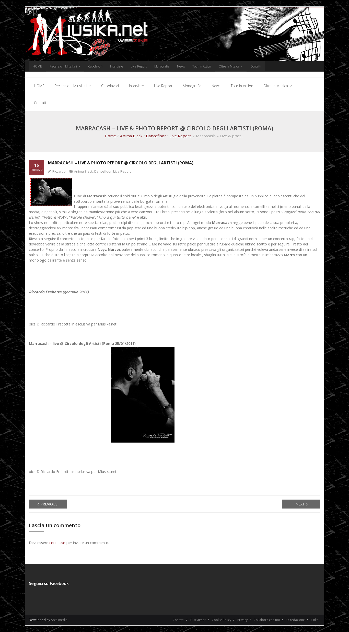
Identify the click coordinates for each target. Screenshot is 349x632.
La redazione (295, 620)
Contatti (255, 66)
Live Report (139, 66)
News (181, 66)
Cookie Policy (221, 620)
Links (314, 620)
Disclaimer (198, 620)
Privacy (242, 620)
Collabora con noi (267, 620)
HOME (37, 66)
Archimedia (59, 620)
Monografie (161, 66)
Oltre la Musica (229, 66)
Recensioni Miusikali (63, 66)
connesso (57, 542)
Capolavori (95, 66)
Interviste (116, 66)
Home (110, 135)
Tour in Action (201, 66)
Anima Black (131, 135)
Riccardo (59, 171)
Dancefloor (156, 135)
